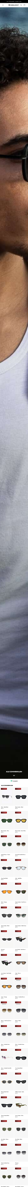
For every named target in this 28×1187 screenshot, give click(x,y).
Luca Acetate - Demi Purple (6, 973)
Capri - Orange (4, 996)
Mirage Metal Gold (4, 1091)
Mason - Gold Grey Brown (6, 1020)
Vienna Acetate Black (5, 1115)
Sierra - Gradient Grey (5, 1044)
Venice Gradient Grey (5, 1163)
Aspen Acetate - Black (5, 925)
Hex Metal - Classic (4, 1139)
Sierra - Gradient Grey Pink (6, 1068)
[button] (3, 5)
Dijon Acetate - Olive (5, 830)
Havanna (3, 949)
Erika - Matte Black (4, 807)
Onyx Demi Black (4, 878)
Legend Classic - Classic (5, 854)
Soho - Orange (4, 902)
